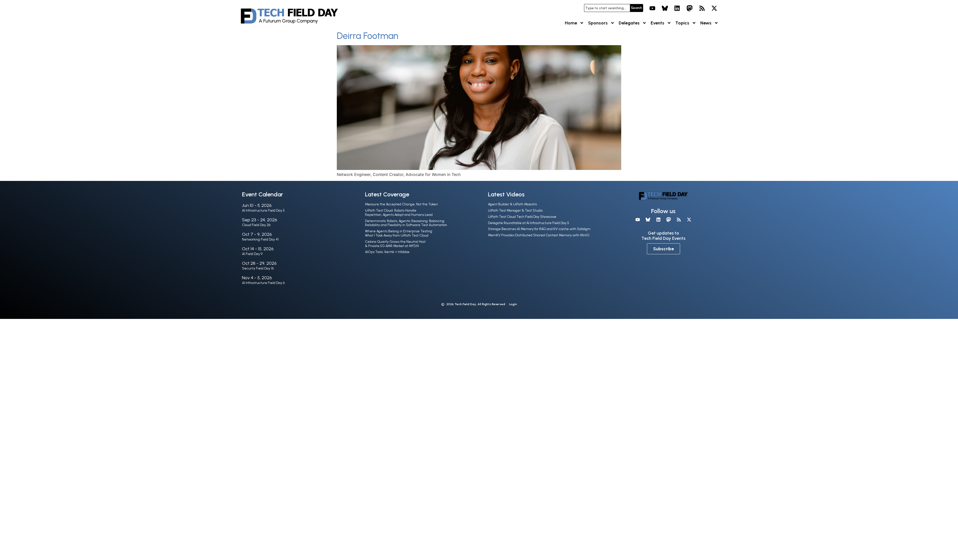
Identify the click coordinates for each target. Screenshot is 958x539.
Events (657, 23)
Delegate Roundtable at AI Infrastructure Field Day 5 (528, 223)
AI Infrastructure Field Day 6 (263, 283)
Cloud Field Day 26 (256, 225)
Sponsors (598, 23)
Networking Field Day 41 (260, 239)
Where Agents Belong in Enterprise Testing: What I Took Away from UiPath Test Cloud (399, 233)
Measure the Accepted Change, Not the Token (401, 204)
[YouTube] (652, 8)
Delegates (629, 23)
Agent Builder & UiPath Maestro (512, 204)
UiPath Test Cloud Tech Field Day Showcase (522, 217)
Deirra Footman (367, 35)
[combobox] (607, 8)
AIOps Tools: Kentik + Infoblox (387, 252)
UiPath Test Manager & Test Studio (515, 210)
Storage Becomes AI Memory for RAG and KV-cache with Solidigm (539, 229)
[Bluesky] (665, 8)
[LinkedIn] (677, 8)
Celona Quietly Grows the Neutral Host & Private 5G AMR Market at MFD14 (395, 244)
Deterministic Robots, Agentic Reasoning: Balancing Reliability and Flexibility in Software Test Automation (406, 223)
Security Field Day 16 (258, 268)
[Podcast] (702, 8)
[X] (714, 8)
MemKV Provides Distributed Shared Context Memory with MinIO (539, 235)
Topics (682, 23)
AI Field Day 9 (252, 254)
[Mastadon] (689, 8)
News (706, 23)
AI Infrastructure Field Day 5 (263, 210)
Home (571, 23)
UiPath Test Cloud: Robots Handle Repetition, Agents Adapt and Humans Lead (399, 212)
